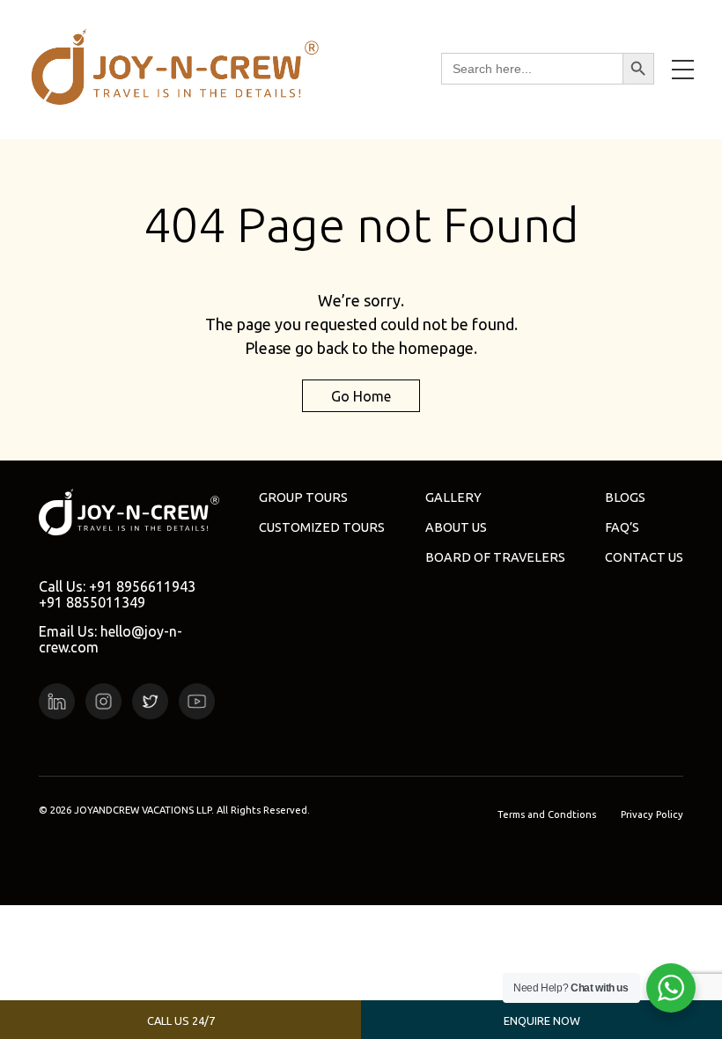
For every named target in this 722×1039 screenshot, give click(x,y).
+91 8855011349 (92, 602)
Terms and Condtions (546, 814)
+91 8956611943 (142, 586)
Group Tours (303, 497)
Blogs (625, 497)
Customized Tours (322, 527)
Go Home (361, 396)
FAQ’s (622, 527)
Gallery (453, 497)
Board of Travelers (495, 557)
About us (456, 527)
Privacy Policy (652, 814)
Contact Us (644, 557)
